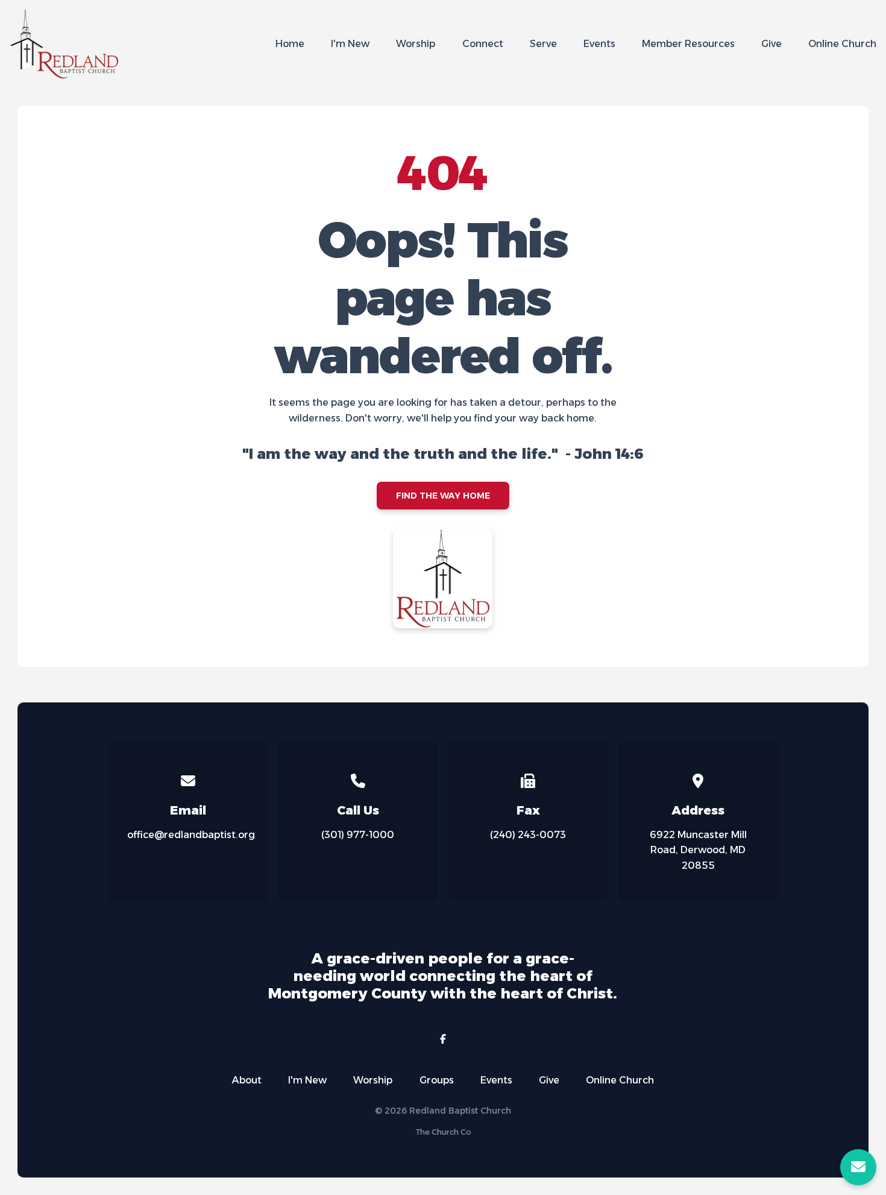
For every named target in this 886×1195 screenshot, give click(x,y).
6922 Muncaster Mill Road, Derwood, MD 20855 (698, 850)
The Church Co (443, 1132)
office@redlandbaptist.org (191, 834)
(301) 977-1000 (357, 834)
